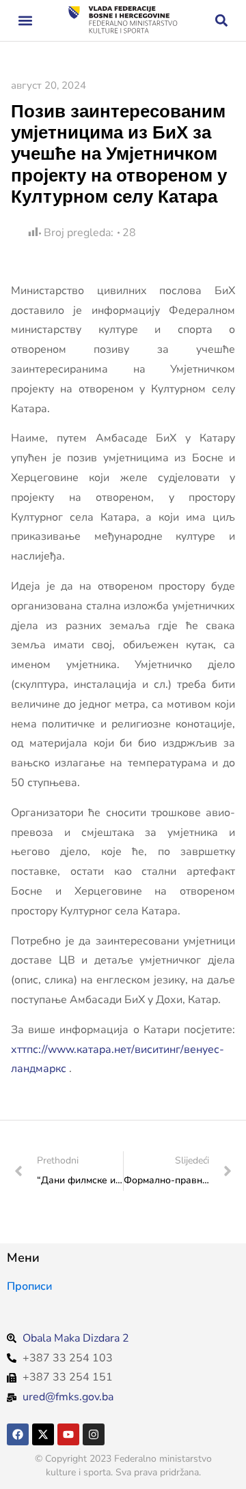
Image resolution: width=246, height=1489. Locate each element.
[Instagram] (94, 1434)
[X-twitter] (43, 1434)
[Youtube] (68, 1434)
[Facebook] (18, 1434)
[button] (25, 21)
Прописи (29, 1286)
